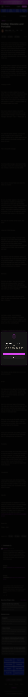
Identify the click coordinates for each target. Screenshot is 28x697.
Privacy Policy (14, 362)
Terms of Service (18, 360)
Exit (14, 357)
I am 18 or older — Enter (14, 354)
